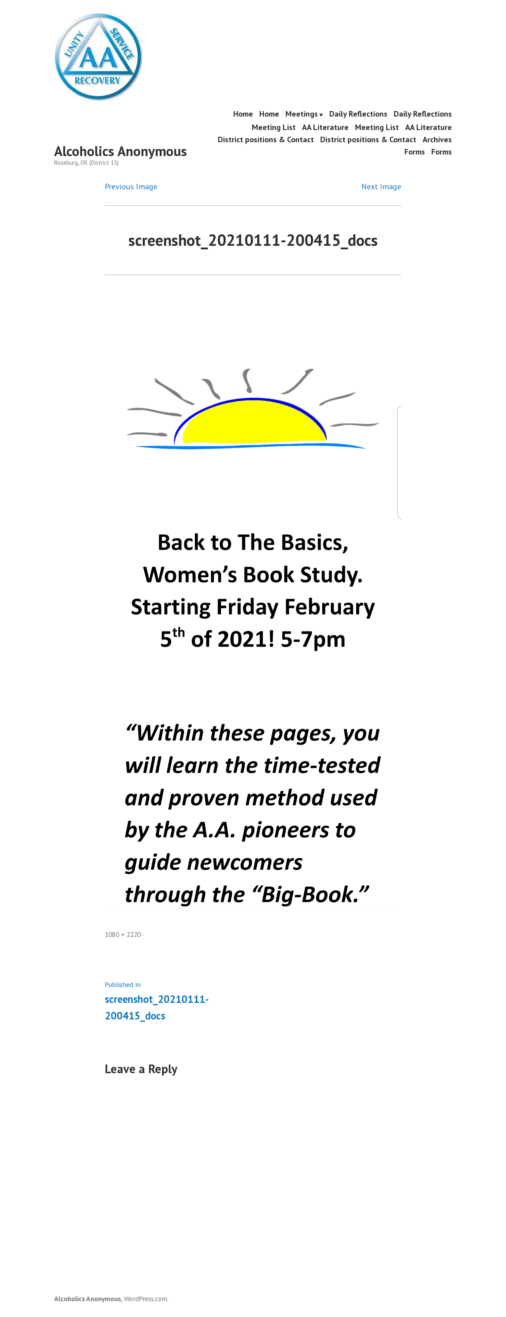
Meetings (301, 114)
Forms (414, 152)
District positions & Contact (266, 139)
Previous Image (131, 186)
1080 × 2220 (123, 934)
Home (243, 114)
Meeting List (274, 127)
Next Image (381, 186)
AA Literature (325, 127)
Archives (437, 139)
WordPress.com (145, 1298)
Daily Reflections (358, 114)
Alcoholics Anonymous (120, 151)
